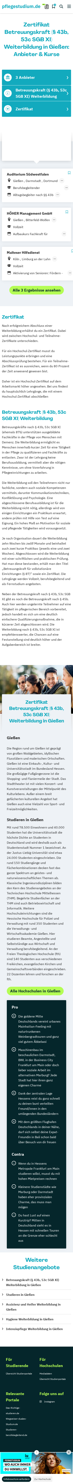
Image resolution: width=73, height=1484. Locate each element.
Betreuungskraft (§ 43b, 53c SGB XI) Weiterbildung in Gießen (32, 1282)
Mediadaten (46, 1373)
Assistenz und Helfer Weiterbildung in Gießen (33, 1306)
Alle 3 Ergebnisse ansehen (37, 290)
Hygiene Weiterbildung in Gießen (29, 1319)
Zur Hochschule (42, 1479)
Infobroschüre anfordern (17, 1479)
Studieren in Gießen (20, 1295)
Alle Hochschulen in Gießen (35, 991)
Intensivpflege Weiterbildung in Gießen (34, 1329)
